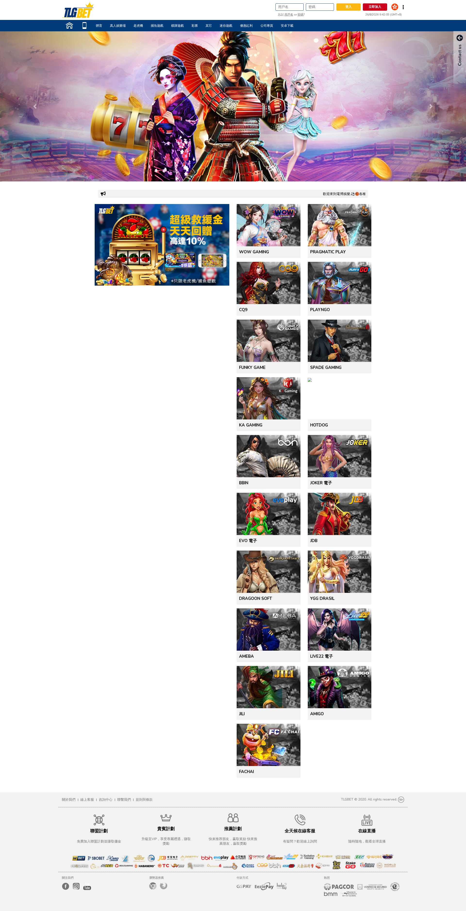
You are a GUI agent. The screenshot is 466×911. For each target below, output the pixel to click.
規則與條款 (144, 799)
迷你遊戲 (226, 26)
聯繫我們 (124, 799)
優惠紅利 (246, 26)
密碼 (300, 15)
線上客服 (87, 799)
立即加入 (375, 7)
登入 (348, 7)
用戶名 (288, 15)
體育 (99, 26)
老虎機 (138, 26)
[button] (35, 106)
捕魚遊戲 (157, 26)
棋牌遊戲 (177, 26)
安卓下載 (287, 26)
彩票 (194, 26)
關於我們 (68, 799)
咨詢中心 (105, 799)
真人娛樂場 (118, 26)
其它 (209, 26)
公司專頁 (266, 26)
